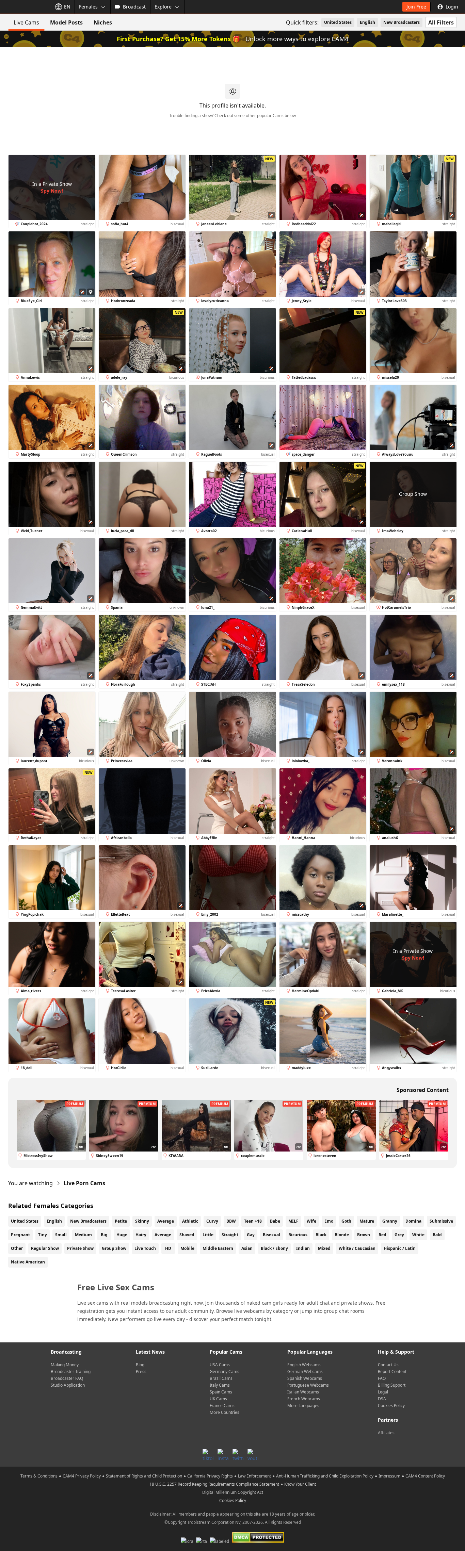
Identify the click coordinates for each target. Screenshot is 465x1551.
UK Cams (218, 1399)
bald (437, 1235)
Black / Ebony (274, 1248)
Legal (383, 1392)
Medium (83, 1235)
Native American (28, 1262)
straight (230, 1235)
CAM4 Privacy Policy (82, 1476)
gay (251, 1235)
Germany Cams (224, 1371)
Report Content (392, 1371)
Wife (311, 1221)
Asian (247, 1248)
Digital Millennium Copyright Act (232, 1492)
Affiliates (386, 1433)
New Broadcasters (401, 22)
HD (168, 1248)
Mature (366, 1221)
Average (165, 1221)
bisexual (271, 1235)
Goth (346, 1221)
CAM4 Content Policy (425, 1476)
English (367, 22)
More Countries (224, 1412)
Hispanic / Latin (400, 1248)
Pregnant (20, 1235)
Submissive (441, 1221)
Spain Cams (221, 1392)
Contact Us (388, 1365)
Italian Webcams (303, 1392)
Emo (328, 1221)
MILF (293, 1221)
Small (61, 1235)
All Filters (441, 22)
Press (141, 1371)
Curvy (212, 1221)
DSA (382, 1399)
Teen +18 (253, 1221)
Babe (275, 1221)
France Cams (222, 1405)
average (163, 1235)
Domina (413, 1221)
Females (88, 6)
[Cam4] (24, 6)
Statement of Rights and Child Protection (144, 1476)
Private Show (80, 1248)
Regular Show (45, 1248)
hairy (140, 1235)
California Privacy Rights (210, 1476)
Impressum (389, 1476)
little (208, 1235)
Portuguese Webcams (308, 1385)
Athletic (190, 1221)
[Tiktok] (208, 1454)
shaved (186, 1235)
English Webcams (304, 1365)
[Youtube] (252, 1454)
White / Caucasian (357, 1248)
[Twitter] (238, 1454)
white (418, 1235)
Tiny (42, 1235)
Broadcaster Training (71, 1371)
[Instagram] (223, 1454)
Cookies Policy (391, 1405)
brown (363, 1235)
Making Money (65, 1365)
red (382, 1235)
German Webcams (305, 1371)
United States (338, 22)
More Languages (303, 1405)
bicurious (297, 1235)
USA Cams (220, 1365)
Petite (121, 1221)
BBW (231, 1221)
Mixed (324, 1248)
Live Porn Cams (84, 1183)
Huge (121, 1235)
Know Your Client (300, 1484)
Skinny (142, 1221)
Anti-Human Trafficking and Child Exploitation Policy (324, 1476)
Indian (303, 1248)
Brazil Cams (221, 1378)
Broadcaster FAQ (67, 1378)
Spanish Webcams (304, 1378)
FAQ (382, 1378)
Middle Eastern (218, 1248)
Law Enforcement (254, 1476)
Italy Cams (220, 1385)
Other (17, 1248)
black (321, 1235)
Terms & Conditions (39, 1476)
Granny (389, 1221)
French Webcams (303, 1399)
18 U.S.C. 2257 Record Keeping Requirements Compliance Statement (214, 1484)
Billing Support (391, 1385)
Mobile (187, 1248)
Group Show (114, 1248)
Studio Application (68, 1385)
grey (399, 1235)
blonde (342, 1235)
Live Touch (145, 1248)
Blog (140, 1365)
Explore (163, 6)
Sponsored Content (423, 1090)
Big (104, 1235)
